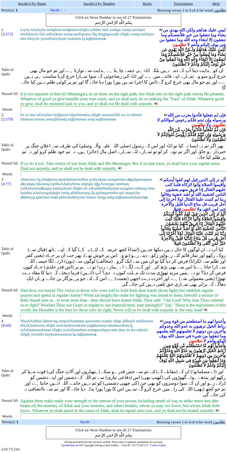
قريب (213, 204)
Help (216, 4)
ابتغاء (203, 39)
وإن (208, 120)
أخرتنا (171, 199)
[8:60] (6, 325)
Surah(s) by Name (32, 4)
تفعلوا (208, 115)
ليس (222, 30)
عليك (212, 30)
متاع (197, 204)
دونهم (201, 331)
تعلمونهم (184, 331)
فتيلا (177, 209)
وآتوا (197, 184)
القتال (209, 189)
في (188, 336)
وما (213, 34)
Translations (183, 4)
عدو (184, 326)
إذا (201, 189)
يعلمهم (162, 331)
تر (217, 179)
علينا (200, 199)
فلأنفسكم (176, 34)
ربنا (223, 199)
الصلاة (207, 184)
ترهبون (199, 326)
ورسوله (219, 120)
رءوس (180, 120)
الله (182, 30)
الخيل (211, 326)
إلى (212, 179)
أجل (222, 204)
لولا (180, 199)
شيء (196, 336)
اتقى (206, 209)
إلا (210, 39)
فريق (193, 189)
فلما (177, 184)
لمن (214, 209)
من (165, 30)
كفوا (179, 179)
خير (189, 34)
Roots (147, 4)
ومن (167, 321)
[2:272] (7, 34)
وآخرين (219, 331)
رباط (221, 326)
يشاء (221, 34)
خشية (177, 194)
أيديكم (168, 179)
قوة (175, 321)
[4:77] (6, 184)
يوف (214, 44)
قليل (179, 204)
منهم (184, 189)
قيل (194, 179)
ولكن (190, 30)
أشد (186, 194)
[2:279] (7, 119)
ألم (223, 179)
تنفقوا (205, 34)
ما (204, 321)
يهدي (173, 30)
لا (188, 44)
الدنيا (188, 204)
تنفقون (219, 39)
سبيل (179, 336)
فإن (222, 115)
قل (204, 204)
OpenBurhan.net (69, 445)
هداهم (201, 30)
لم (216, 115)
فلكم (192, 120)
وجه (194, 39)
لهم (187, 179)
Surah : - (57, 10)
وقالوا (166, 194)
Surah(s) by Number (99, 4)
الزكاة (187, 184)
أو (192, 194)
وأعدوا (220, 321)
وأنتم (195, 44)
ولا (208, 124)
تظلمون (179, 44)
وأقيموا (219, 184)
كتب (168, 184)
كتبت (209, 199)
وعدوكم (166, 326)
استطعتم (194, 321)
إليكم (204, 44)
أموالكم (167, 120)
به (190, 326)
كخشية (208, 194)
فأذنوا (197, 115)
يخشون (172, 189)
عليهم (221, 189)
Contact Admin (158, 445)
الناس (220, 194)
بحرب (186, 115)
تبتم (200, 120)
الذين (203, 179)
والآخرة (167, 204)
